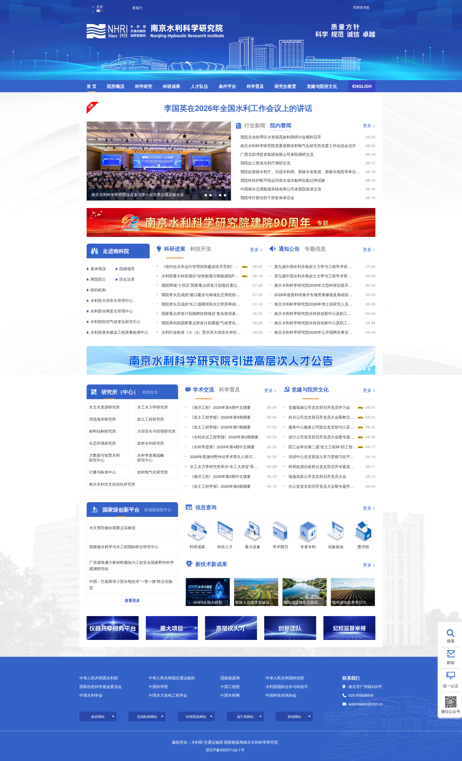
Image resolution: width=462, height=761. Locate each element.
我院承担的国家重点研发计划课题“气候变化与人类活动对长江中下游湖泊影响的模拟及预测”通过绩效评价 (201, 322)
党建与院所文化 (322, 86)
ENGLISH (362, 86)
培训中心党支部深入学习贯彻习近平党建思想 (323, 456)
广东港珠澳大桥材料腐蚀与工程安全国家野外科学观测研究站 (131, 565)
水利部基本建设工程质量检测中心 (119, 332)
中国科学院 (158, 686)
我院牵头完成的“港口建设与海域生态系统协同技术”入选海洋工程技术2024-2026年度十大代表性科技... (201, 294)
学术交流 (203, 389)
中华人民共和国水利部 (98, 678)
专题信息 (315, 248)
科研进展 (174, 248)
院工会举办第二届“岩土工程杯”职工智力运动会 (323, 446)
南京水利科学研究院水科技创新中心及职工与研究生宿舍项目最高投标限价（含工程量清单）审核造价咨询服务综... (314, 313)
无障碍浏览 (361, 7)
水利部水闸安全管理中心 (111, 311)
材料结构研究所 (102, 431)
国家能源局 (230, 678)
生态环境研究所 (102, 443)
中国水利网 (230, 695)
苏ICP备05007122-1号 (225, 750)
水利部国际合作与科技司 (287, 686)
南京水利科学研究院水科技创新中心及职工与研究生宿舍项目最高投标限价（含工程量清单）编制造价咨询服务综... (314, 322)
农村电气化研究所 (152, 472)
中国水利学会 (91, 695)
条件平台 (227, 86)
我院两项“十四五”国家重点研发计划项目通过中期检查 (201, 285)
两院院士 (98, 279)
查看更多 (132, 600)
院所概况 (115, 86)
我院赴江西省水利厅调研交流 (265, 163)
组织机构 (98, 290)
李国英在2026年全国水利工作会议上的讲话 (238, 107)
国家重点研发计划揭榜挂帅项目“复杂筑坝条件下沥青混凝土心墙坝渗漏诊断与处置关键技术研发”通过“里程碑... (201, 313)
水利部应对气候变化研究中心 (115, 321)
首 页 (91, 86)
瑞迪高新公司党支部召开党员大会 (317, 476)
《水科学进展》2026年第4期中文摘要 (222, 446)
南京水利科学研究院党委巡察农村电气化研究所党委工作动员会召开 (298, 145)
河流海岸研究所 (102, 419)
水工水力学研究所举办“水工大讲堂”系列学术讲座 (224, 466)
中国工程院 (230, 686)
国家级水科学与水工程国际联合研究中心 (124, 546)
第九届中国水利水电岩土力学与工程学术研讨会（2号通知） (314, 276)
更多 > (369, 125)
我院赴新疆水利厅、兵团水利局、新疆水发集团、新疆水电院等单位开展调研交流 (300, 171)
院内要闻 (280, 125)
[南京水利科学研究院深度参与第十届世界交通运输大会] (159, 161)
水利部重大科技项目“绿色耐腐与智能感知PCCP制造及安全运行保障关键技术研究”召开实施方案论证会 (201, 276)
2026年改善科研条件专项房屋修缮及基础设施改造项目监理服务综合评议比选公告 (314, 294)
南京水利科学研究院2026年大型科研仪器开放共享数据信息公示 (314, 285)
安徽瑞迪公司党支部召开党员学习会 (319, 407)
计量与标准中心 (102, 472)
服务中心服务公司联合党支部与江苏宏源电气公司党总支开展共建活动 (323, 427)
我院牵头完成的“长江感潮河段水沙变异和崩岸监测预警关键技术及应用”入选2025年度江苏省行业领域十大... (201, 304)
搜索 (451, 640)
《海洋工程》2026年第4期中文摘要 (220, 407)
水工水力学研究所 (152, 407)
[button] (206, 195)
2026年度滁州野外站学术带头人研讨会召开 (224, 456)
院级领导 (127, 268)
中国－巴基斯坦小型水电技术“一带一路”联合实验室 (131, 584)
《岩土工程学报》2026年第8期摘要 (220, 417)
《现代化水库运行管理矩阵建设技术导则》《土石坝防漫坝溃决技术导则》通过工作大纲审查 (201, 266)
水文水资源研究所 (104, 407)
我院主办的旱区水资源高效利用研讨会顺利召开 (280, 137)
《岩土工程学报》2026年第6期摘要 (220, 486)
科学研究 (143, 86)
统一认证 (450, 685)
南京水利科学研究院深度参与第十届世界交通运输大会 (137, 194)
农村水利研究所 (150, 443)
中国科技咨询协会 (281, 695)
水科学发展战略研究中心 (150, 457)
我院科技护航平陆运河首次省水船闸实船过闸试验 (282, 180)
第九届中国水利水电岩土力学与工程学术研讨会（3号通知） (314, 266)
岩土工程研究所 (150, 419)
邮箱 (451, 662)
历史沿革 (127, 279)
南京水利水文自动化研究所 (112, 484)
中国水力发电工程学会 (168, 695)
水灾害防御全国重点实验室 (112, 527)
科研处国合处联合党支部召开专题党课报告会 (323, 466)
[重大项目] (172, 628)
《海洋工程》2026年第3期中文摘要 (220, 476)
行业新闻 (254, 125)
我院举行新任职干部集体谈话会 (267, 197)
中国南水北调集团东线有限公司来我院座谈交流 (280, 189)
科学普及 (255, 86)
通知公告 (289, 248)
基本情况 (98, 268)
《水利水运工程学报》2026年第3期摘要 (224, 437)
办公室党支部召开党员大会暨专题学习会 (323, 486)
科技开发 (200, 248)
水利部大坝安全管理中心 (111, 300)
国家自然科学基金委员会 (100, 686)
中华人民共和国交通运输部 (172, 678)
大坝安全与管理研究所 (156, 431)
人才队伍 (199, 86)
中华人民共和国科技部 (285, 678)
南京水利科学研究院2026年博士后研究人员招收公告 (314, 304)
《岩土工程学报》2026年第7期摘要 (220, 427)
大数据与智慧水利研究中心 (104, 457)
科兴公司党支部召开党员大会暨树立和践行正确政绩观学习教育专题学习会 (323, 417)
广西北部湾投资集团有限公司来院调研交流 (277, 154)
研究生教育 (285, 86)
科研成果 (171, 86)
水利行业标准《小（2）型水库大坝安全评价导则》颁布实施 (201, 332)
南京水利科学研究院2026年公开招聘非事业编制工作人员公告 (314, 332)
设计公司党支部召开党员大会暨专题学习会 (323, 437)
